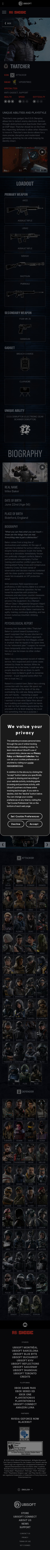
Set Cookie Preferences (25, 816)
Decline (15, 824)
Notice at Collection (26, 756)
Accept (34, 824)
